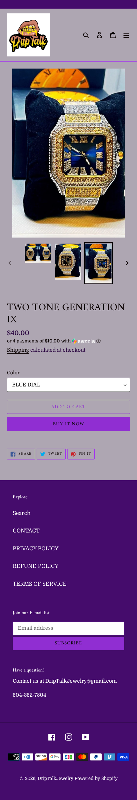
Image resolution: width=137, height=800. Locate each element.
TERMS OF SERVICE (40, 584)
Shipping (18, 350)
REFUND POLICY (36, 566)
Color (13, 373)
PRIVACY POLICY (36, 549)
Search (22, 513)
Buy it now (68, 424)
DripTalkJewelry (55, 778)
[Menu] (126, 35)
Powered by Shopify (96, 778)
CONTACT (26, 531)
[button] (54, 341)
